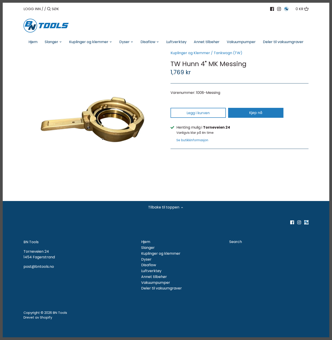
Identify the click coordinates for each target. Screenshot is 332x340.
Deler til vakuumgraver (161, 288)
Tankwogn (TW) (228, 53)
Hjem (145, 241)
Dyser (146, 259)
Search (235, 241)
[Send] (49, 9)
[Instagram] (279, 9)
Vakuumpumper (155, 282)
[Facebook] (272, 9)
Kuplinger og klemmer (160, 253)
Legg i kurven (198, 113)
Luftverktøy (151, 270)
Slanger (148, 247)
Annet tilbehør (154, 276)
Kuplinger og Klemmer (190, 53)
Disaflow (148, 265)
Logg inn (32, 9)
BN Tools (60, 312)
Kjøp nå (255, 112)
